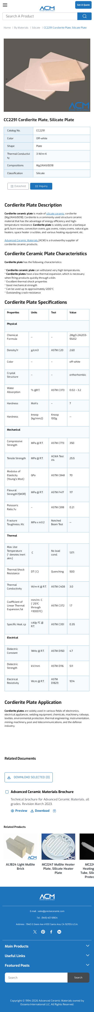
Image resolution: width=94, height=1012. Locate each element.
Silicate (36, 27)
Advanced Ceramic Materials (21, 240)
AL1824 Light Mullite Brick (20, 867)
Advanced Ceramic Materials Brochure (42, 792)
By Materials (21, 27)
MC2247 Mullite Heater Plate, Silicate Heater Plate (58, 869)
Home (7, 27)
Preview (21, 811)
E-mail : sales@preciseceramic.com (47, 911)
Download (42, 811)
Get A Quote (83, 4)
